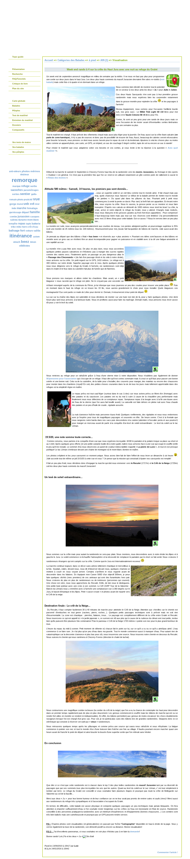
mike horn (21, 227)
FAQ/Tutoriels (19, 79)
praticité (28, 199)
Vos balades (18, 147)
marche (21, 208)
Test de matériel (20, 115)
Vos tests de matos (21, 142)
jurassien (24, 216)
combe (13, 216)
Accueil (49, 60)
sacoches (17, 189)
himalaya (32, 208)
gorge (12, 204)
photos (26, 171)
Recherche (17, 74)
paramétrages (31, 190)
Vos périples (18, 152)
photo (20, 199)
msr (37, 204)
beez (25, 242)
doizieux (24, 174)
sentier (25, 194)
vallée (37, 230)
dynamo (22, 220)
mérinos (35, 171)
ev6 (32, 203)
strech (16, 242)
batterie (36, 223)
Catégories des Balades (71, 60)
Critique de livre (20, 84)
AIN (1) (104, 60)
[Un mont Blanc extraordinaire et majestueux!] (112, 372)
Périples (16, 110)
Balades (16, 106)
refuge (25, 186)
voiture (29, 230)
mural (20, 204)
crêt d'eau (32, 227)
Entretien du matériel (22, 120)
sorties (15, 194)
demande (134, 831)
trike (13, 227)
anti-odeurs (15, 171)
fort (22, 230)
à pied (92, 60)
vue (36, 199)
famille (35, 212)
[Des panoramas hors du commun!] (112, 777)
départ (25, 212)
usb (26, 204)
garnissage (15, 212)
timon (33, 242)
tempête (13, 223)
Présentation (18, 69)
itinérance (20, 236)
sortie (33, 186)
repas (21, 223)
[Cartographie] (173, 87)
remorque (24, 180)
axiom (36, 236)
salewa (14, 220)
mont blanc (33, 220)
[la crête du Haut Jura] (112, 702)
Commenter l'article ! (167, 852)
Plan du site (18, 88)
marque (16, 186)
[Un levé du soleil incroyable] (112, 546)
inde (14, 208)
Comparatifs (18, 130)
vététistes (24, 245)
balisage (14, 230)
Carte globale (18, 101)
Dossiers (16, 125)
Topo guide (17, 57)
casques (34, 216)
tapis (28, 223)
